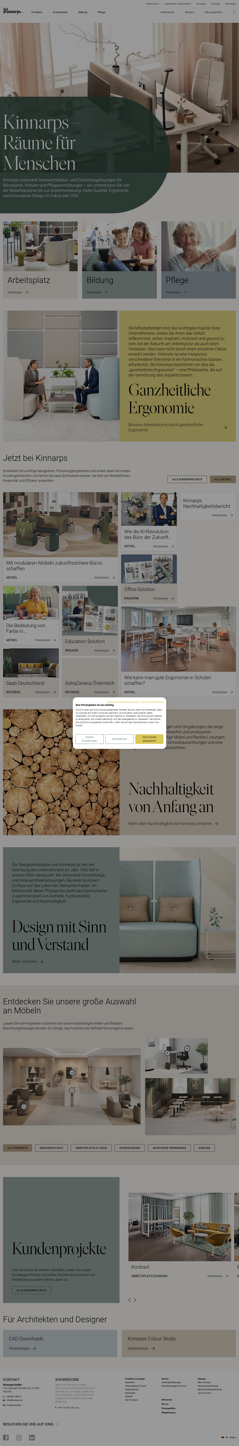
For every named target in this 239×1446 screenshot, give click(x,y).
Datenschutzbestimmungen (123, 702)
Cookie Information (152, 702)
